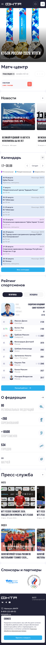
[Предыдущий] (37, 74)
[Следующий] (42, 74)
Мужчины (13, 294)
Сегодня (35, 166)
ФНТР (34, 597)
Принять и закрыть (23, 638)
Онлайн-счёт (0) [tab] (22, 74)
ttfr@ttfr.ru (6, 614)
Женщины (33, 294)
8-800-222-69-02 (8, 611)
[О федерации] (42, 397)
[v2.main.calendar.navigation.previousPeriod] (27, 165)
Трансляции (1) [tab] (8, 74)
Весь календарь (23, 270)
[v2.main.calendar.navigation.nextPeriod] (42, 165)
